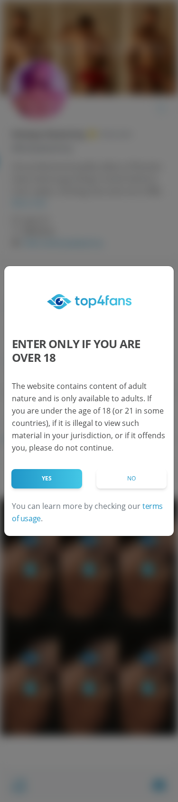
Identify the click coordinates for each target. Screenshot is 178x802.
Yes (46, 478)
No (131, 478)
